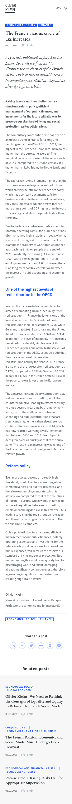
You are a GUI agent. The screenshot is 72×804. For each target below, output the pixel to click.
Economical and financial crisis (31, 731)
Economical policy (21, 25)
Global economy (19, 690)
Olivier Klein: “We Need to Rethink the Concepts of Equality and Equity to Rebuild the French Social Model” (34, 701)
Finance (45, 25)
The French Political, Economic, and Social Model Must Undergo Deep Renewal (34, 742)
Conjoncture (15, 727)
